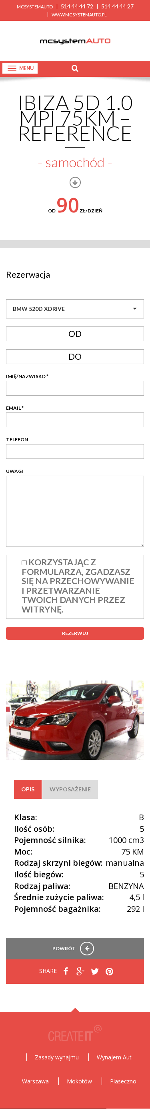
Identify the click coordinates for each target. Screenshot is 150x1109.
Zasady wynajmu (57, 1057)
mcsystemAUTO (35, 6)
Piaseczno (123, 1081)
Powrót (64, 948)
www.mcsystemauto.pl (79, 14)
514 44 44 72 (77, 6)
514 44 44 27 (117, 6)
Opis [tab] (27, 789)
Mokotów (79, 1081)
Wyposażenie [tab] (70, 789)
